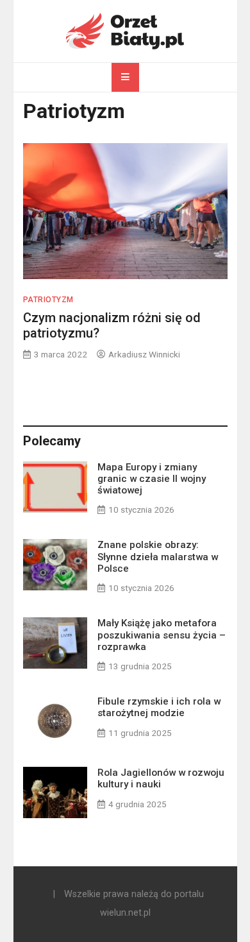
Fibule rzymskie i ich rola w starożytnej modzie (159, 707)
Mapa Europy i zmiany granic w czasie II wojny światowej (151, 478)
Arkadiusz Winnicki (144, 354)
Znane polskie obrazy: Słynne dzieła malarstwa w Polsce (157, 556)
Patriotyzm (48, 299)
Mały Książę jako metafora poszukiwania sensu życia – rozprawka (161, 634)
